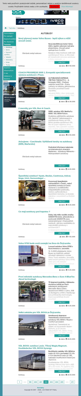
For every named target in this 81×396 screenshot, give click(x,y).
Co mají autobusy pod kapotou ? (34, 211)
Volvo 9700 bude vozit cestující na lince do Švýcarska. (44, 243)
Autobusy (9, 47)
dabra (62, 66)
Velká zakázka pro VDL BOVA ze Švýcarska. (39, 312)
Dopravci (7, 68)
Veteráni (8, 57)
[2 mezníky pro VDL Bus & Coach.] (31, 121)
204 (56, 382)
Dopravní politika (10, 39)
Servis (8, 50)
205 (61, 382)
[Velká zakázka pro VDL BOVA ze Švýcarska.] (31, 326)
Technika (12, 28)
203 (51, 382)
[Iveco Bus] (40, 21)
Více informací (67, 6)
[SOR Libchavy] (56, 11)
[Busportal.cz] (18, 11)
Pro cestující (8, 36)
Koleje (7, 62)
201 (40, 382)
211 (72, 382)
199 (30, 382)
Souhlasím (55, 6)
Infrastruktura (8, 70)
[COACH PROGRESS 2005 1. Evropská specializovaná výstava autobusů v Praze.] (31, 88)
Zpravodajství (9, 33)
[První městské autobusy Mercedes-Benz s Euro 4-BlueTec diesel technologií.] (31, 292)
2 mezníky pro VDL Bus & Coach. (34, 108)
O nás (6, 73)
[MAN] (9, 95)
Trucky (8, 65)
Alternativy (9, 60)
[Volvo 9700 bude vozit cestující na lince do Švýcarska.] (31, 256)
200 (35, 382)
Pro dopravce (9, 42)
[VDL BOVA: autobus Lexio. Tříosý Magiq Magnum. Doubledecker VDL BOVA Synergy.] (31, 361)
